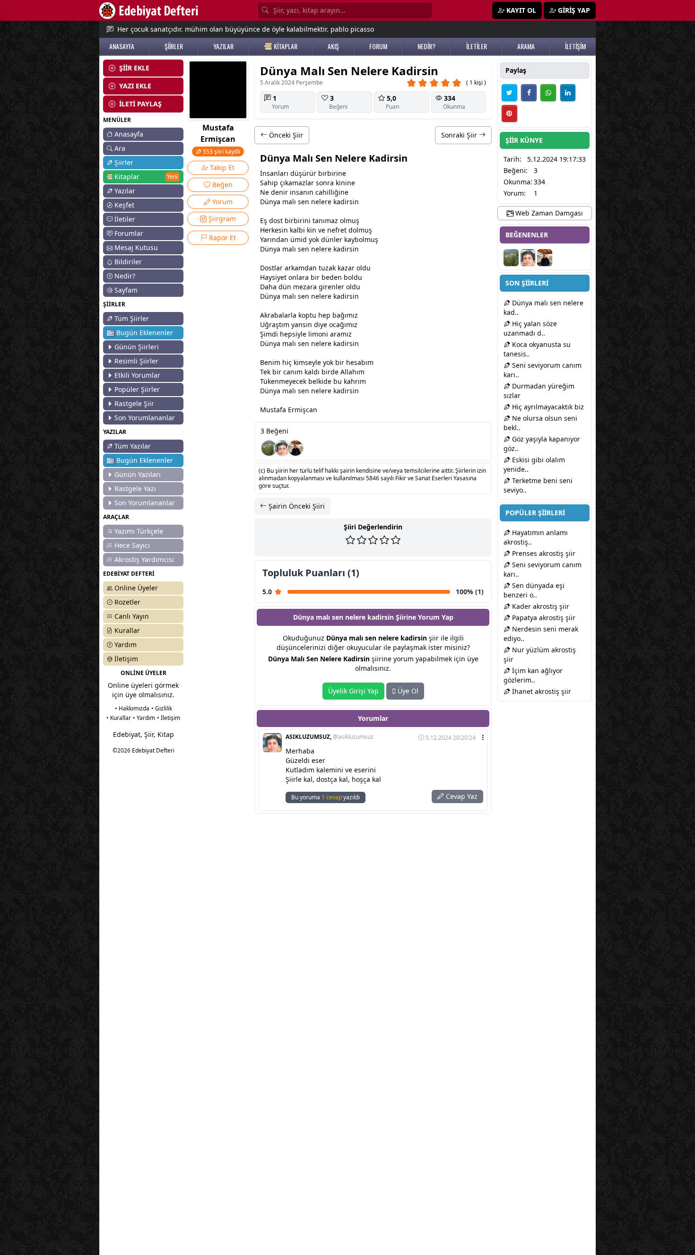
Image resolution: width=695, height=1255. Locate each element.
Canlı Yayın (131, 616)
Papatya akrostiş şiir (542, 617)
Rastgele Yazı (135, 488)
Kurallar (127, 630)
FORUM (378, 46)
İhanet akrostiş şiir (540, 691)
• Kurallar (118, 718)
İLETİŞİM (575, 46)
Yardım (125, 644)
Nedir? (124, 275)
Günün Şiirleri (136, 346)
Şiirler (123, 162)
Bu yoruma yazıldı (325, 797)
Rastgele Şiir (134, 403)
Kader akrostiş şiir (539, 606)
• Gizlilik (161, 708)
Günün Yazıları (137, 474)
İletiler (124, 219)
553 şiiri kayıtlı (220, 151)
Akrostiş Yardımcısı (144, 559)
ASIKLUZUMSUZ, (330, 737)
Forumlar (128, 233)
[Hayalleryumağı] (269, 448)
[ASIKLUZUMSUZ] (282, 448)
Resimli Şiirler (136, 360)
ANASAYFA (121, 46)
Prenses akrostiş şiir (542, 553)
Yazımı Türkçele (138, 531)
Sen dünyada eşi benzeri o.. (534, 590)
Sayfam (126, 290)
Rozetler (127, 601)
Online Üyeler (136, 587)
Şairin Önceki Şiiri (296, 506)
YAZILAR (223, 46)
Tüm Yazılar (132, 445)
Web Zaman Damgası (548, 212)
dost (276, 220)
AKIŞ (333, 46)
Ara (119, 148)
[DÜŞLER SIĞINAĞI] (295, 448)
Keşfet (124, 204)
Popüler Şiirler (137, 389)
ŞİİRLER (174, 46)
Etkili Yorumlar (137, 375)
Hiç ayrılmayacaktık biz (547, 406)
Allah (348, 371)
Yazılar (124, 190)
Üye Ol (407, 690)
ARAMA (526, 46)
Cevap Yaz (461, 796)
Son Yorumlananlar (144, 417)
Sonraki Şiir (460, 134)
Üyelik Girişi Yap (353, 690)
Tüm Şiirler (131, 318)
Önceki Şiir (285, 134)
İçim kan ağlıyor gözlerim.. (533, 675)
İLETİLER (476, 46)
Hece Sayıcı (132, 545)
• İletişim (168, 718)
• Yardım (144, 718)
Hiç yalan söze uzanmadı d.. (530, 328)
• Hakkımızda (132, 708)
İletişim (126, 658)
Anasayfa (128, 134)
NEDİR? (426, 46)
